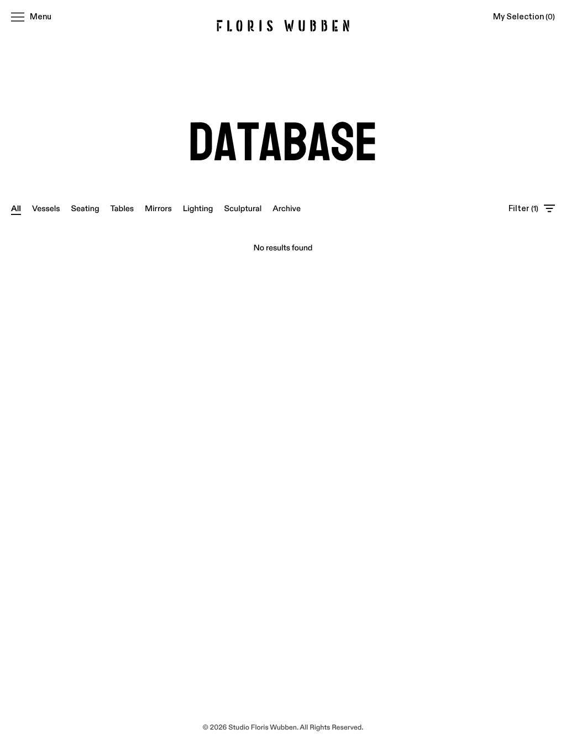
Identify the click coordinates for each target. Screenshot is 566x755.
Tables (122, 208)
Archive (286, 208)
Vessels (46, 208)
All (16, 208)
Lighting (198, 208)
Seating (85, 208)
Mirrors (158, 208)
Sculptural (242, 208)
